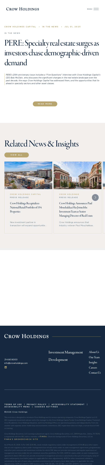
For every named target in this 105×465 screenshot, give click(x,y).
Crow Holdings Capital (20, 27)
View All (17, 155)
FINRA (43, 436)
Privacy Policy (37, 404)
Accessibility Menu (17, 407)
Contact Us (95, 373)
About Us (94, 352)
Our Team (94, 357)
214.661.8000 (11, 359)
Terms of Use (13, 404)
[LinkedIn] (5, 367)
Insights (93, 363)
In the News (50, 27)
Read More (45, 104)
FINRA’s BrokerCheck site (21, 439)
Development (58, 359)
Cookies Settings (46, 407)
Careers (93, 368)
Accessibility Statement (68, 404)
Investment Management (66, 352)
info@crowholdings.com (16, 363)
